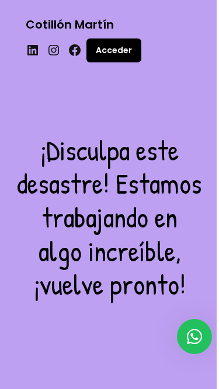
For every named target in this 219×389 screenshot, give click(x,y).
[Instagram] (54, 50)
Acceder (114, 50)
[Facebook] (75, 50)
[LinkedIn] (33, 50)
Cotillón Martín (70, 24)
